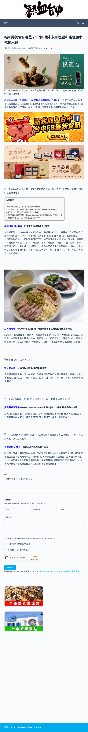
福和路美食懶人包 (26, 479)
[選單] (83, 23)
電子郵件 (37, 509)
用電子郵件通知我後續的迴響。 (20, 544)
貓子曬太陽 (9, 368)
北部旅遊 (15, 48)
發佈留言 (10, 568)
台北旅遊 (22, 48)
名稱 (8, 509)
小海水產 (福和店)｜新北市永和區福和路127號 (23, 207)
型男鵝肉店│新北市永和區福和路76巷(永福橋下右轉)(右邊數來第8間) (32, 209)
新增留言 (10, 517)
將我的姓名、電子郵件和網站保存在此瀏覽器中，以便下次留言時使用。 (31, 538)
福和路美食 (10, 479)
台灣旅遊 (37, 48)
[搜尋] (78, 23)
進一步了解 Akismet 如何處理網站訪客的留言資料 (60, 571)
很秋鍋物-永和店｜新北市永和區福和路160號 (23, 218)
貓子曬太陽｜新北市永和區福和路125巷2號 (23, 212)
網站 (62, 509)
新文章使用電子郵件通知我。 (19, 550)
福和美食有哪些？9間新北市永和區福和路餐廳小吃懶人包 (32, 100)
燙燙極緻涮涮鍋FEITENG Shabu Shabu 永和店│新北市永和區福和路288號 (34, 215)
